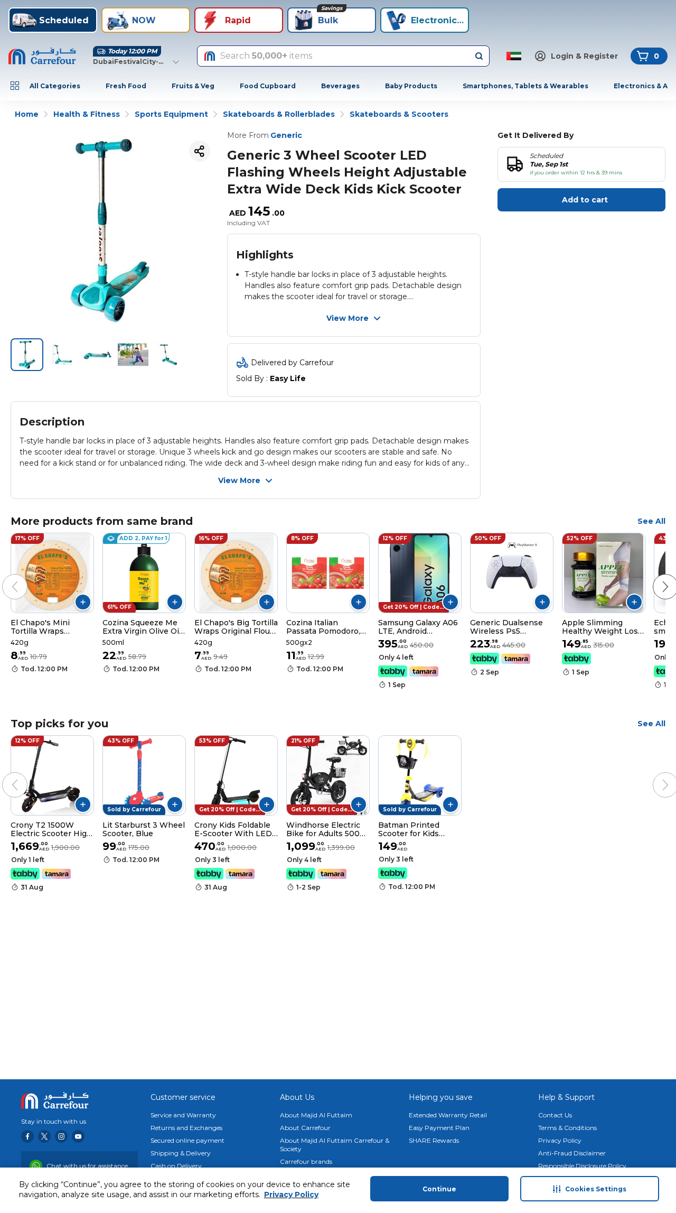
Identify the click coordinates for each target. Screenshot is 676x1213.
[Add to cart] (82, 602)
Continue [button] (439, 1189)
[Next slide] (655, 576)
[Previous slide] (4, 576)
